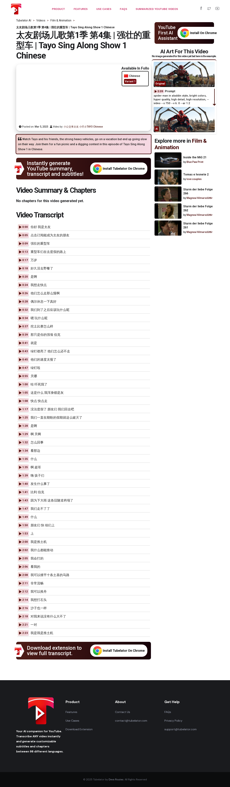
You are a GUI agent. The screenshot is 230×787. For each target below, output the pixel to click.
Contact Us (122, 712)
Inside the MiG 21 (194, 157)
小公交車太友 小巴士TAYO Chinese (83, 126)
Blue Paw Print (195, 161)
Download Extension (79, 729)
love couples (194, 179)
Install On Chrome (203, 33)
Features (71, 712)
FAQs (167, 712)
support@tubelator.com (180, 729)
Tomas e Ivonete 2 (196, 174)
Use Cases (72, 721)
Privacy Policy (173, 721)
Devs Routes (116, 779)
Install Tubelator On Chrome (124, 168)
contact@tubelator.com (131, 721)
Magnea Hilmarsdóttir (200, 198)
